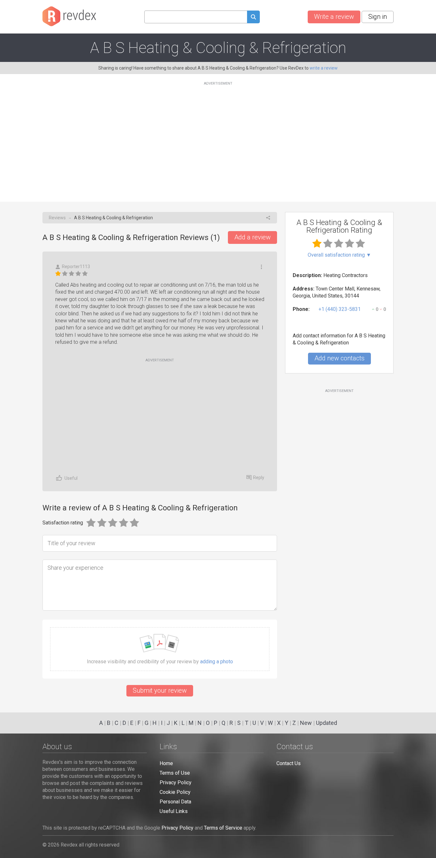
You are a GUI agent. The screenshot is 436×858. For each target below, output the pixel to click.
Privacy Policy (176, 782)
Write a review (334, 16)
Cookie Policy (175, 792)
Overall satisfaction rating (339, 255)
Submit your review (160, 690)
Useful (71, 478)
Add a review (252, 237)
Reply (258, 477)
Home (166, 763)
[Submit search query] (253, 18)
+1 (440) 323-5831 (340, 309)
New (306, 722)
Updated (326, 722)
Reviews (57, 217)
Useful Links (174, 811)
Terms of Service (223, 828)
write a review (324, 68)
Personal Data (175, 802)
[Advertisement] (218, 138)
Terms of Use (175, 773)
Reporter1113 (76, 266)
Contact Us (288, 763)
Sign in (377, 16)
